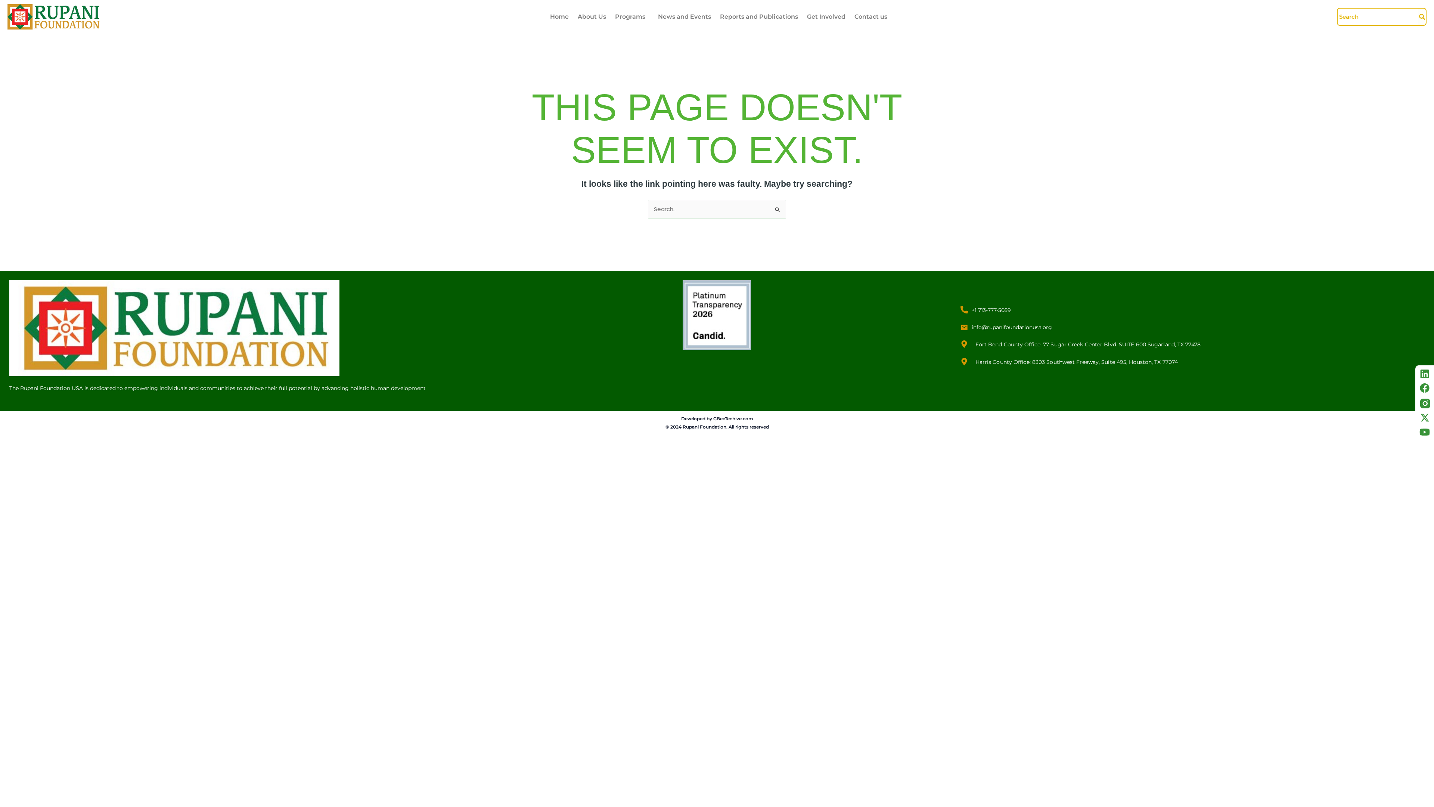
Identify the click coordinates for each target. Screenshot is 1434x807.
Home (559, 16)
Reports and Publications (759, 16)
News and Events (684, 16)
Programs (630, 16)
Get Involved (826, 16)
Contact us (870, 16)
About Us (592, 16)
